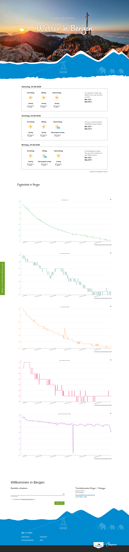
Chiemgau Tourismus (98, 547)
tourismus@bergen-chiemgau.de (85, 495)
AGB (41, 540)
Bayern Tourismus (111, 546)
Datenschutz (25, 536)
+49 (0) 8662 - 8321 (81, 497)
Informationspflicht (28, 540)
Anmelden (59, 503)
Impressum (43, 536)
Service (62, 18)
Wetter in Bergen (70, 18)
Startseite (56, 18)
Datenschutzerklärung (27, 499)
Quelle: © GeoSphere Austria (99, 172)
